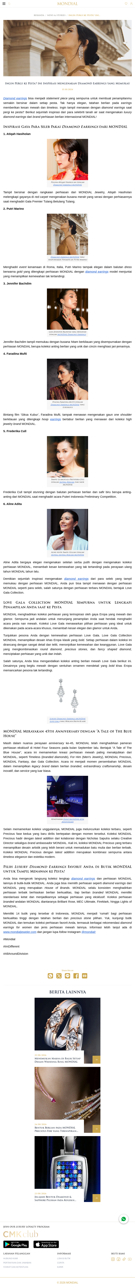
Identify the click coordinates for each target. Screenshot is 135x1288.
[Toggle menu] (4, 4)
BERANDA (39, 15)
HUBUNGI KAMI (10, 1258)
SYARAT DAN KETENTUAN (15, 1267)
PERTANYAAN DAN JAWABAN (17, 1263)
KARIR (60, 1267)
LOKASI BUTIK (63, 1258)
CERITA (60, 1263)
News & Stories (56, 15)
